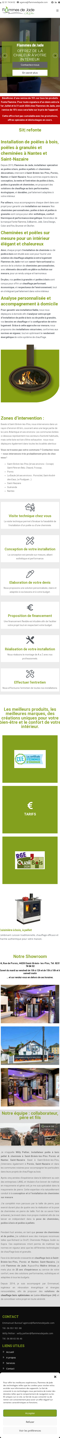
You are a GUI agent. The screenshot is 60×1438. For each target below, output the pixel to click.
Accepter (30, 1413)
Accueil (10, 1352)
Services (10, 1363)
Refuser (30, 1421)
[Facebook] (52, 2)
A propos (11, 1357)
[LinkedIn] (56, 2)
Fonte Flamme (19, 222)
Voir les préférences (30, 1430)
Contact (10, 1368)
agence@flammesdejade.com (34, 2)
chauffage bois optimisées (15, 1295)
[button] (55, 1376)
